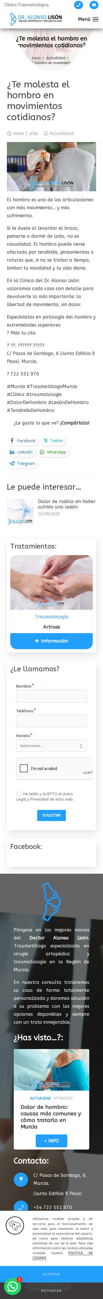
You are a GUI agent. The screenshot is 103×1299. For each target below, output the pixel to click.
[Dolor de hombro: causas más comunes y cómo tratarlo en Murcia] (51, 1070)
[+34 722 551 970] (23, 1208)
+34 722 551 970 (52, 1207)
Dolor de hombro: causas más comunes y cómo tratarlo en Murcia (51, 1117)
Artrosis (51, 627)
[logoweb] (36, 19)
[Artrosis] (51, 582)
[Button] (78, 5)
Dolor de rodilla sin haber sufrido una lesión (67, 504)
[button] (51, 1274)
